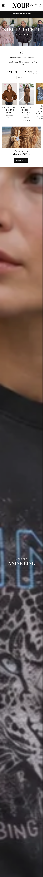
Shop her (21, 160)
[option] (21, 13)
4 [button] (30, 46)
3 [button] (24, 46)
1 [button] (13, 46)
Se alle (21, 77)
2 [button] (18, 46)
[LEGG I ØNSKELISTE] (5, 85)
